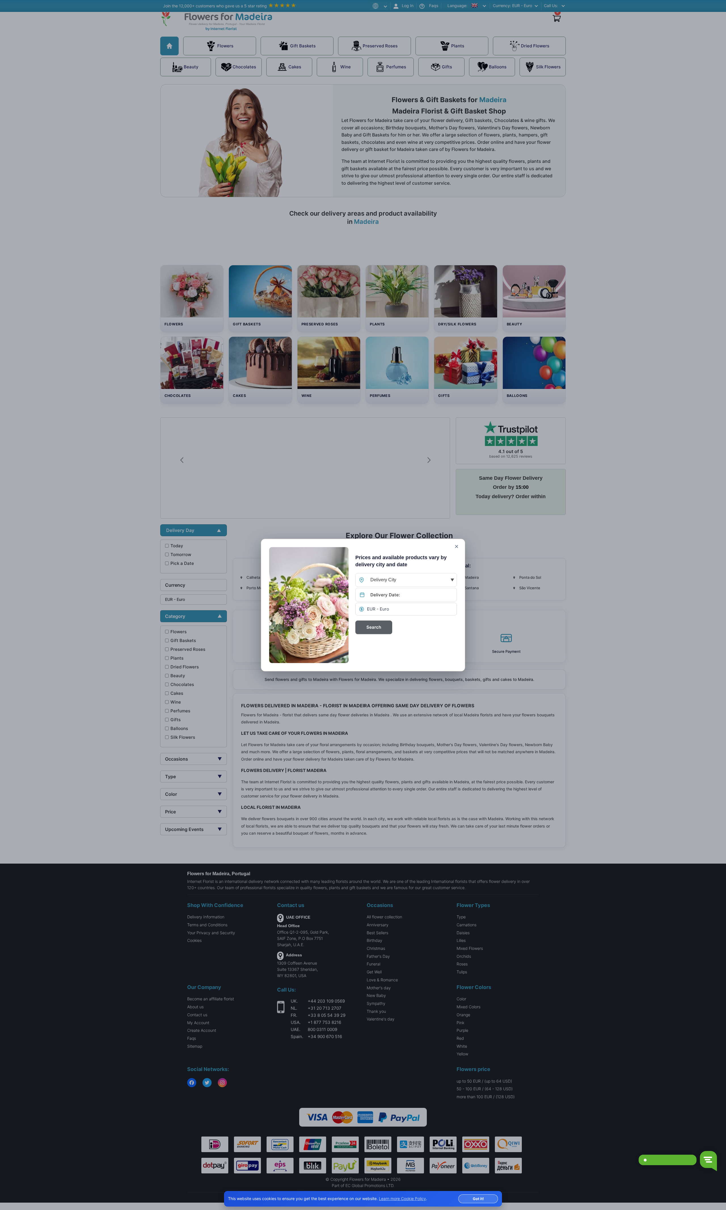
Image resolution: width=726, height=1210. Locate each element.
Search (373, 627)
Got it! (478, 1198)
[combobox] (406, 580)
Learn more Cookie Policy (402, 1198)
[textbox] (406, 580)
